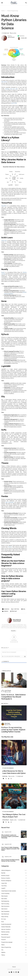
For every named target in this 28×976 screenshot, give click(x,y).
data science (4, 81)
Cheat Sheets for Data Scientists (8, 890)
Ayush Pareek (8, 690)
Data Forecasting (5, 903)
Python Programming (12, 10)
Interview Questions (5, 929)
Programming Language (6, 942)
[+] (19, 656)
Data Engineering (5, 901)
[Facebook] (11, 972)
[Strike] (7, 656)
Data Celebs (4, 898)
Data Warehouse (5, 914)
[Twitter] (13, 972)
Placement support (5, 937)
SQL (2, 949)
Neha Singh (7, 723)
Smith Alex (4, 776)
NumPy (3, 272)
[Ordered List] (9, 656)
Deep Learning (4, 916)
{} (17, 656)
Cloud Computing (5, 893)
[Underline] (6, 656)
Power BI (3, 939)
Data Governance (5, 906)
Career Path (4, 883)
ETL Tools (3, 919)
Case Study (4, 885)
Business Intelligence (6, 880)
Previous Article (6, 670)
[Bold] (2, 656)
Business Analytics (5, 878)
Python (2, 944)
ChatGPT (3, 888)
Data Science (7, 695)
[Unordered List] (11, 656)
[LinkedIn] (9, 972)
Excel (2, 921)
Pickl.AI (10, 546)
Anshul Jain (24, 38)
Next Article (4, 703)
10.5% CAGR (14, 103)
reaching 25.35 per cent (11, 88)
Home (2, 10)
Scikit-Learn (4, 240)
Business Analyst (5, 875)
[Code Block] (14, 656)
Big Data (3, 872)
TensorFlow (4, 205)
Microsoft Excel (4, 934)
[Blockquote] (12, 656)
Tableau (3, 955)
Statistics (3, 952)
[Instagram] (16, 972)
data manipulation (10, 502)
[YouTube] (18, 972)
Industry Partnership (5, 926)
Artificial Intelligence (5, 870)
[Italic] (4, 656)
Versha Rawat (10, 37)
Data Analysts (4, 896)
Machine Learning (5, 931)
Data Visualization (5, 911)
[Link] (16, 656)
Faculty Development (6, 924)
